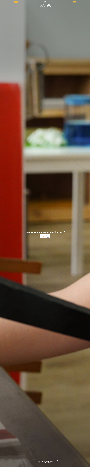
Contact (74, 1)
